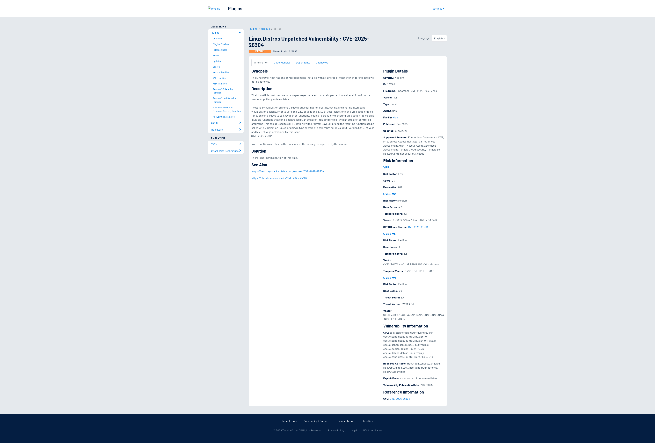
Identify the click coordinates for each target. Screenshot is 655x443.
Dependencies (282, 62)
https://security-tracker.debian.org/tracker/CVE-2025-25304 (287, 171)
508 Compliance (372, 430)
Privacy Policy (336, 430)
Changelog (322, 62)
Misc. (395, 117)
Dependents (303, 62)
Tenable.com (289, 421)
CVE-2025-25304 (418, 226)
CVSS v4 (389, 277)
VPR (386, 167)
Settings (437, 8)
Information (261, 62)
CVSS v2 (389, 194)
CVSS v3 (389, 233)
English (438, 38)
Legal (354, 430)
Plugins (235, 8)
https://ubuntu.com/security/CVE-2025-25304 (279, 178)
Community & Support (316, 421)
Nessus (265, 28)
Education (367, 421)
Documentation (345, 421)
